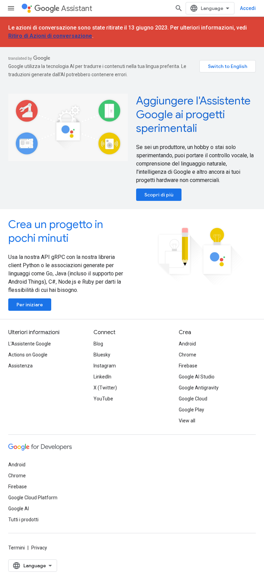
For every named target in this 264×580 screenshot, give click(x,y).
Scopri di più (158, 195)
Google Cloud (193, 398)
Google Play (191, 409)
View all (187, 420)
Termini (16, 547)
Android (187, 343)
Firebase (188, 365)
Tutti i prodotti (23, 519)
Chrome (187, 354)
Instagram (105, 365)
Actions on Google (27, 354)
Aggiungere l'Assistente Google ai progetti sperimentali (193, 114)
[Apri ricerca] (179, 8)
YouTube (103, 398)
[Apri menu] (11, 8)
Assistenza (20, 365)
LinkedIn (102, 376)
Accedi (248, 8)
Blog (98, 343)
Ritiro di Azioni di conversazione (50, 36)
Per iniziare (29, 305)
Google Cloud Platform (32, 497)
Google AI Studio (196, 376)
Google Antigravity (199, 387)
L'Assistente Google (29, 343)
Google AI (18, 508)
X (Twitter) (105, 387)
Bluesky (102, 354)
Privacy (39, 547)
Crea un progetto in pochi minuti (55, 231)
